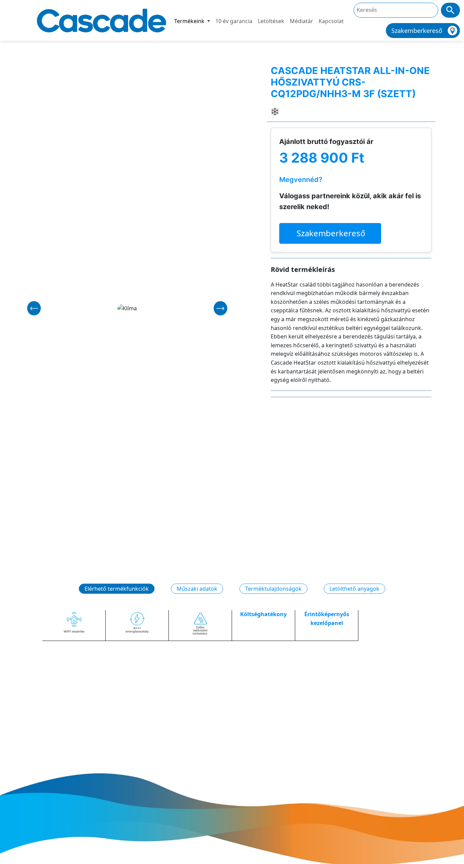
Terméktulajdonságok (273, 588)
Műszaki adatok (197, 588)
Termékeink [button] (190, 21)
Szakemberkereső (331, 233)
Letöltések (271, 21)
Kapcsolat (331, 21)
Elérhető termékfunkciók (117, 588)
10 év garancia (233, 21)
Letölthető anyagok (354, 588)
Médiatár (301, 21)
